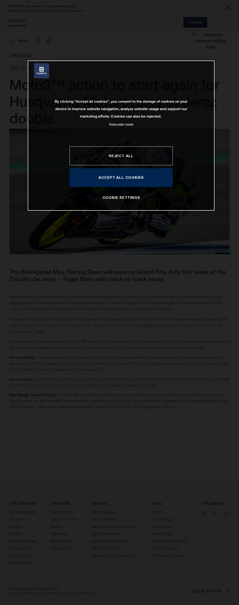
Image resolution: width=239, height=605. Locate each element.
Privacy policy (116, 124)
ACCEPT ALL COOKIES (121, 177)
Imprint (129, 124)
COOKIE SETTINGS (121, 197)
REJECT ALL (121, 156)
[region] (121, 136)
